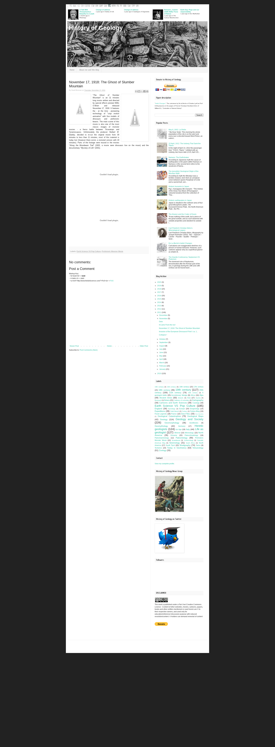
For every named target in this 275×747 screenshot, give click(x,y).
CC (79, 6)
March (162, 363)
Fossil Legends (161, 414)
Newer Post (74, 346)
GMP (101, 6)
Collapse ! (163, 335)
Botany (167, 400)
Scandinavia (176, 440)
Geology (164, 419)
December (163, 315)
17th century (198, 387)
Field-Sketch (174, 411)
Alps (201, 395)
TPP (133, 6)
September (163, 342)
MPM (114, 6)
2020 (159, 282)
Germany (181, 426)
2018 (159, 289)
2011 (159, 312)
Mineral (177, 433)
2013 (159, 306)
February (163, 366)
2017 (159, 292)
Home (72, 70)
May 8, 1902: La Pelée (177, 130)
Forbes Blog (195, 411)
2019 (159, 286)
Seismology (174, 443)
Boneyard (158, 400)
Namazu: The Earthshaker (179, 157)
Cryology (196, 403)
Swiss (198, 445)
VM (137, 6)
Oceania (173, 435)
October (162, 339)
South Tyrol (170, 445)
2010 (159, 373)
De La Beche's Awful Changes (180, 243)
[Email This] (136, 91)
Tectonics (158, 448)
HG (109, 6)
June (161, 352)
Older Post (144, 346)
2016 (159, 296)
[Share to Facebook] (144, 91)
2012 (159, 309)
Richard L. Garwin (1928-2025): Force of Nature (171, 12)
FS (71, 6)
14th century (159, 387)
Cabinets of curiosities (181, 400)
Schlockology (188, 440)
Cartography (197, 400)
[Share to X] (141, 91)
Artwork (180, 398)
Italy (188, 429)
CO (86, 6)
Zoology (162, 450)
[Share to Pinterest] (147, 91)
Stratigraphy (184, 445)
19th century (183, 389)
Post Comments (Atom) (89, 350)
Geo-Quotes (199, 414)
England (158, 408)
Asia (189, 398)
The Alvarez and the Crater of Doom (182, 214)
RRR (124, 6)
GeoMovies (193, 423)
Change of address (103, 10)
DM (97, 6)
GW (105, 6)
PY (121, 6)
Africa (193, 395)
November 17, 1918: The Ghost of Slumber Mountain (179, 328)
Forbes (184, 411)
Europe (182, 409)
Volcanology (197, 448)
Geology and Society (189, 419)
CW (92, 6)
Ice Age (179, 429)
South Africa (190, 443)
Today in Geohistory (176, 448)
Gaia (161, 322)
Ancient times (165, 398)
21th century (175, 392)
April (161, 359)
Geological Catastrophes (169, 416)
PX (118, 6)
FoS (111, 281)
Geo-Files (185, 414)
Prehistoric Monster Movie (112, 251)
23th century (193, 393)
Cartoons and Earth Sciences (173, 403)
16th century (184, 387)
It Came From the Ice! (167, 325)
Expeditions (160, 411)
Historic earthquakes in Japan (180, 200)
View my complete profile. (165, 464)
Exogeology (194, 409)
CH (82, 6)
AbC (74, 6)
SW (128, 6)
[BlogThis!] (139, 91)
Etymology (171, 409)
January (162, 369)
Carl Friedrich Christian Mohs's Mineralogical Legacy (180, 229)
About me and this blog (89, 70)
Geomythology (161, 426)
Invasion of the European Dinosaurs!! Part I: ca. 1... (178, 332)
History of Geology (96, 27)
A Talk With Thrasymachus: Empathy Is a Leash (86, 12)
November (163, 319)
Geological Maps (195, 416)
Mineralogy (189, 433)
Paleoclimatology (191, 435)
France (174, 414)
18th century (164, 390)
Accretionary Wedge (179, 395)
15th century (171, 387)
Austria (198, 398)
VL (89, 6)
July (161, 349)
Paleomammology (162, 438)
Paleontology (181, 438)
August (162, 346)
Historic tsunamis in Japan (179, 186)
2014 (159, 302)
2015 (159, 299)
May (161, 356)
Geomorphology (172, 423)
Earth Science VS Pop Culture (89, 251)
